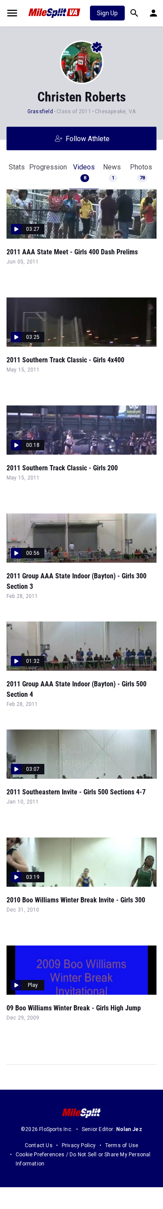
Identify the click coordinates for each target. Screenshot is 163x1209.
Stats (17, 167)
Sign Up (107, 13)
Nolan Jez (129, 1129)
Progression (48, 167)
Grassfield (40, 111)
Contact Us (39, 1145)
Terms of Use (121, 1145)
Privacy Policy (79, 1145)
